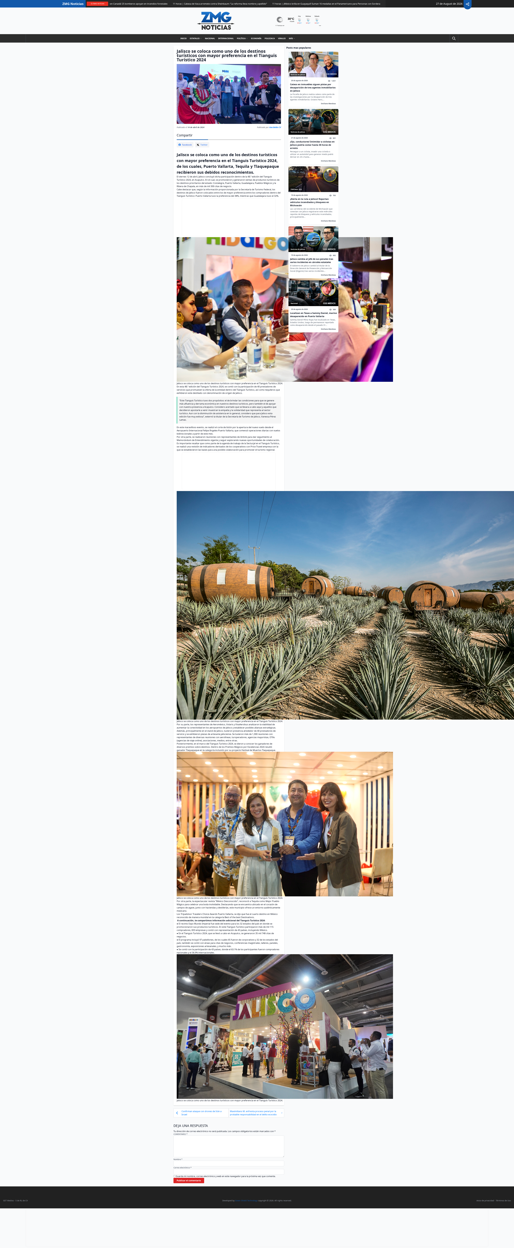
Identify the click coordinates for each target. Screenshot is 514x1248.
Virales (282, 38)
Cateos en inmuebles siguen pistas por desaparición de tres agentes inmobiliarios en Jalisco (313, 87)
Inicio (183, 38)
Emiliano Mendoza (328, 103)
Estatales (195, 38)
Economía (256, 38)
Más (291, 38)
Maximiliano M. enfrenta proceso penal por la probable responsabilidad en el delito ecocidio (253, 1113)
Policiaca (270, 38)
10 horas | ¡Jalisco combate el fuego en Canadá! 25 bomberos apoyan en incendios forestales (175, 3)
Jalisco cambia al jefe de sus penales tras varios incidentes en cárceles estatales (311, 261)
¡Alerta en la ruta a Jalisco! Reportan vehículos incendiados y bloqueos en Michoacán (309, 202)
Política (241, 38)
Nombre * (177, 1159)
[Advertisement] (229, 217)
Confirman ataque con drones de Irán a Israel (202, 1113)
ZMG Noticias (73, 4)
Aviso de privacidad (485, 1200)
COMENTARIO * (180, 1134)
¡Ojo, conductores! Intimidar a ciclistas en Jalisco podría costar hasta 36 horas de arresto (312, 145)
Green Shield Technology (246, 1200)
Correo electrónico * (182, 1167)
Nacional (210, 38)
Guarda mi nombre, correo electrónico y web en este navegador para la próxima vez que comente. (226, 1176)
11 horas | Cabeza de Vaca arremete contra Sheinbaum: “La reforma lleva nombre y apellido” (274, 3)
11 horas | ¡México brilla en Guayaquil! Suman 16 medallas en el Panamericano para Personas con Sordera (381, 3)
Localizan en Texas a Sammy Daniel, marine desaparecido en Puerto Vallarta (313, 315)
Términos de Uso (503, 1200)
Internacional (226, 38)
